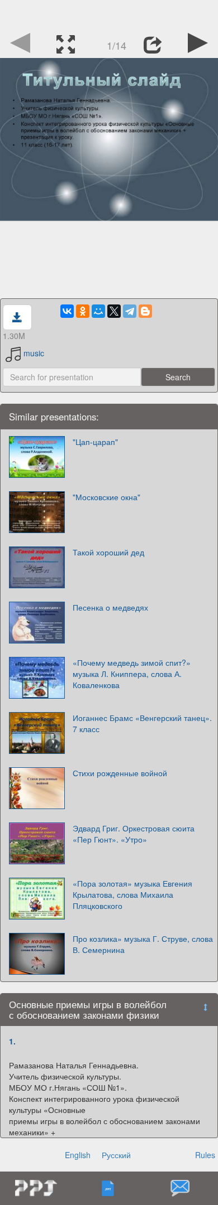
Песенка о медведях (110, 607)
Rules (205, 1154)
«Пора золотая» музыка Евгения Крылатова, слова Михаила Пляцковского (132, 894)
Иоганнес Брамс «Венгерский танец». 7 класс (142, 723)
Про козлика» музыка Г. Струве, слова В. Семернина (143, 944)
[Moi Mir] (98, 311)
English (78, 1154)
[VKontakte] (67, 311)
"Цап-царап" (95, 441)
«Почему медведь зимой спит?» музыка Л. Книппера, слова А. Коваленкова (132, 673)
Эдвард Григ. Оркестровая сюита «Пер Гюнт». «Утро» (134, 833)
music (33, 353)
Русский (116, 1154)
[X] (114, 311)
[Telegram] (129, 311)
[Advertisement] (109, 14)
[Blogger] (145, 311)
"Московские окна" (106, 496)
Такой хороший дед (108, 552)
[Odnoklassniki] (82, 311)
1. (12, 1041)
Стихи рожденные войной (120, 772)
